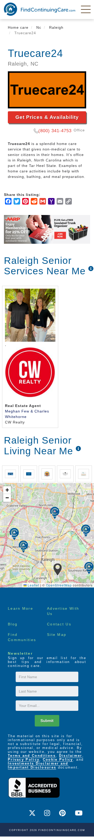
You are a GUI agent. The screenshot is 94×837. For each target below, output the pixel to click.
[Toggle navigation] (86, 9)
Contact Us (59, 624)
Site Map (56, 634)
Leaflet (33, 585)
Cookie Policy (58, 760)
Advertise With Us (63, 611)
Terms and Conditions (32, 756)
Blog (12, 624)
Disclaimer (70, 756)
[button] (58, 569)
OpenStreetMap (59, 585)
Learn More (20, 608)
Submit (47, 720)
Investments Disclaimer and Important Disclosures (38, 765)
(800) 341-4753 (55, 130)
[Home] (39, 9)
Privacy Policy (23, 760)
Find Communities (22, 637)
